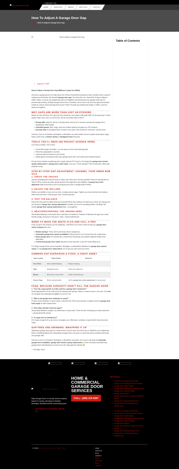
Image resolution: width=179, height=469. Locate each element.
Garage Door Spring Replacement (126, 401)
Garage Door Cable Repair (124, 386)
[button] (130, 46)
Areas (71, 7)
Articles (83, 7)
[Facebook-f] (39, 417)
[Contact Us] (43, 3)
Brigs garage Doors (48, 448)
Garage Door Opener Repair (124, 391)
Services (58, 7)
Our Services (115, 377)
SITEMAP (62, 448)
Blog (97, 453)
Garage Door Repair (121, 393)
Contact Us (50, 3)
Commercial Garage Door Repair (126, 381)
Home (46, 7)
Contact (97, 7)
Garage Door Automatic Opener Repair (128, 383)
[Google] (34, 417)
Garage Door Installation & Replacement (129, 388)
